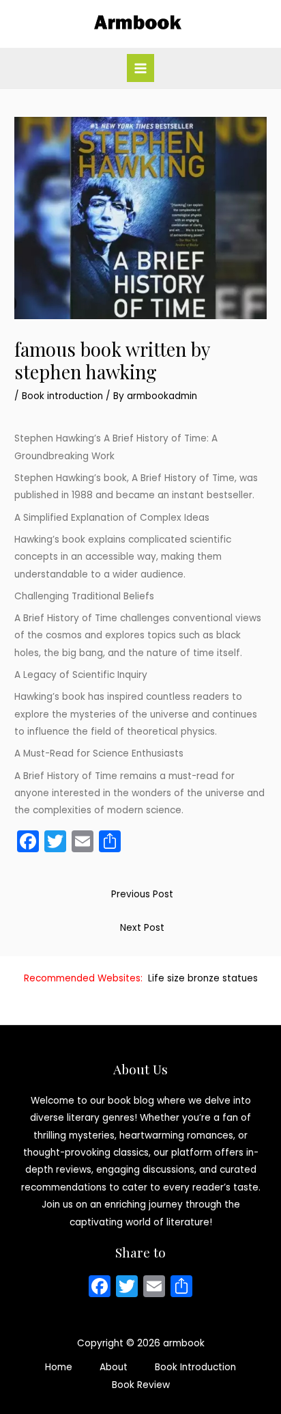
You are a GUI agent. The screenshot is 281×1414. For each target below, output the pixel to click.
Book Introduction (195, 1367)
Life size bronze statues (203, 978)
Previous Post (142, 894)
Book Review (141, 1384)
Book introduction (62, 396)
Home (58, 1367)
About (114, 1367)
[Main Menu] (141, 68)
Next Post (142, 927)
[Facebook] (99, 1288)
